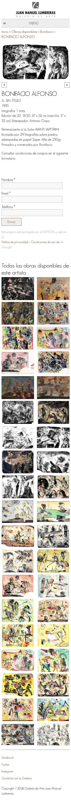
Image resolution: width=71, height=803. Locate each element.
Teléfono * (8, 207)
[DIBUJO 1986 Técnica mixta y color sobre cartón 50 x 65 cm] (18, 288)
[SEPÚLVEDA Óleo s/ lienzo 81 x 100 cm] (53, 288)
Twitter (5, 764)
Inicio (5, 32)
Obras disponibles (24, 32)
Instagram (7, 771)
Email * (6, 193)
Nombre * (8, 180)
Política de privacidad (15, 242)
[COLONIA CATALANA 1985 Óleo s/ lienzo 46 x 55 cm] (18, 313)
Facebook (8, 757)
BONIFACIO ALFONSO (18, 37)
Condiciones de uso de (45, 242)
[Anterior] (4, 84)
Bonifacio (46, 32)
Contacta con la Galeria (17, 778)
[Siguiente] (67, 84)
